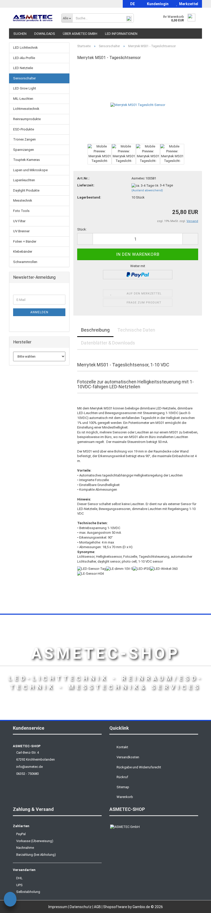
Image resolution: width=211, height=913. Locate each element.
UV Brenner (21, 231)
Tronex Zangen (24, 139)
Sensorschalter (24, 78)
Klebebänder (22, 251)
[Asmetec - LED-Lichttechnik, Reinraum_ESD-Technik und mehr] (33, 18)
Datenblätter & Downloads (108, 343)
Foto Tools (21, 211)
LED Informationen (121, 34)
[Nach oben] (197, 905)
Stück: (82, 229)
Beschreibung (95, 330)
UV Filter (19, 221)
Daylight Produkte (26, 190)
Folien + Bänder (24, 241)
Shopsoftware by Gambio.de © (133, 907)
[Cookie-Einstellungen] (10, 900)
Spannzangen (23, 150)
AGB (98, 907)
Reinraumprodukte (27, 119)
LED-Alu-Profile (24, 58)
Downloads (44, 34)
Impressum (58, 907)
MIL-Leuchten (23, 99)
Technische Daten (136, 330)
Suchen (20, 34)
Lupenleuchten (24, 180)
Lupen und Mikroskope (30, 170)
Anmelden (39, 312)
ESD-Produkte (23, 129)
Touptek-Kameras (26, 160)
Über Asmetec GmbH (80, 34)
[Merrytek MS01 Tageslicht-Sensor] (137, 104)
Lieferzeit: (85, 185)
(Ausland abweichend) (147, 190)
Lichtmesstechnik (26, 109)
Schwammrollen (25, 262)
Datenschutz (81, 907)
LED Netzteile (23, 68)
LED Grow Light (24, 88)
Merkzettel (188, 4)
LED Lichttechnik (25, 48)
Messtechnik (22, 200)
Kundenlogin (157, 4)
